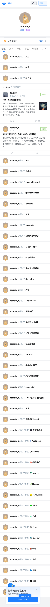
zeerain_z (14, 56)
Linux (34, 527)
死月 (27, 56)
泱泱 (27, 214)
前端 (34, 570)
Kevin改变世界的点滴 (35, 397)
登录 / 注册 (22, 599)
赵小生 (28, 171)
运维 (34, 559)
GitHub (35, 451)
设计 (34, 548)
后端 (34, 581)
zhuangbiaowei (33, 182)
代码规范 (36, 462)
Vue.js (35, 473)
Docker (36, 538)
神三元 (28, 78)
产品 (34, 516)
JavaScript (37, 495)
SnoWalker (31, 301)
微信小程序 (37, 430)
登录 (42, 3)
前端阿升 (14, 93)
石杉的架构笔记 (32, 236)
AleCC (28, 160)
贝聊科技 (29, 311)
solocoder (30, 225)
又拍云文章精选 (32, 268)
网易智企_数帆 (32, 322)
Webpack (36, 441)
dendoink (30, 279)
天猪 (27, 290)
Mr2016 (29, 354)
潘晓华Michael (32, 193)
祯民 (27, 67)
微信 (35, 505)
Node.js (35, 484)
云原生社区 (30, 257)
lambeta (29, 203)
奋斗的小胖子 (31, 246)
